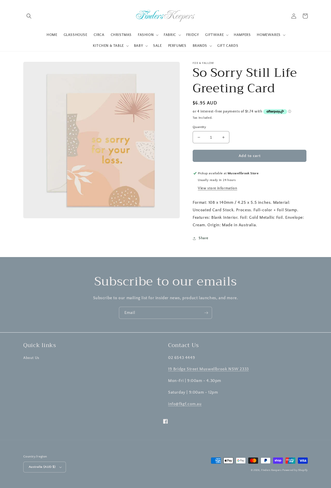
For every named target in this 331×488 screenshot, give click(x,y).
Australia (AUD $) (42, 467)
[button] (29, 16)
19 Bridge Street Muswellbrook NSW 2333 (208, 369)
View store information (217, 188)
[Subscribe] (206, 313)
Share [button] (203, 238)
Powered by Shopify (295, 470)
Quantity (199, 127)
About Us (31, 358)
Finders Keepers (271, 470)
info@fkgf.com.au (185, 404)
